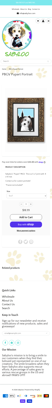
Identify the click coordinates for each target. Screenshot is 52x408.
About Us (23, 9)
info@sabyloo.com (27, 13)
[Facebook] (5, 342)
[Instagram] (18, 342)
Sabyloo (21, 390)
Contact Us (36, 9)
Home (4, 69)
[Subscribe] (47, 333)
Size (8, 191)
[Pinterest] (11, 342)
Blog (29, 9)
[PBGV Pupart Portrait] (26, 120)
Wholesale (15, 9)
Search (6, 308)
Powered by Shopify (32, 390)
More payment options (26, 231)
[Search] (48, 61)
